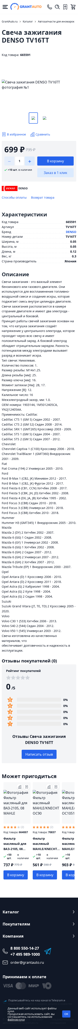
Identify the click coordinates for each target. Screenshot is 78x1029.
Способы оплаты (14, 197)
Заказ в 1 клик (55, 172)
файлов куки (16, 1019)
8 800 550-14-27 (24, 948)
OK (66, 1014)
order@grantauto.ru (27, 962)
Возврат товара (42, 197)
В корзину (55, 161)
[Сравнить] (20, 787)
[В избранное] (27, 787)
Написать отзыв (39, 754)
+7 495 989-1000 (25, 954)
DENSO (71, 232)
